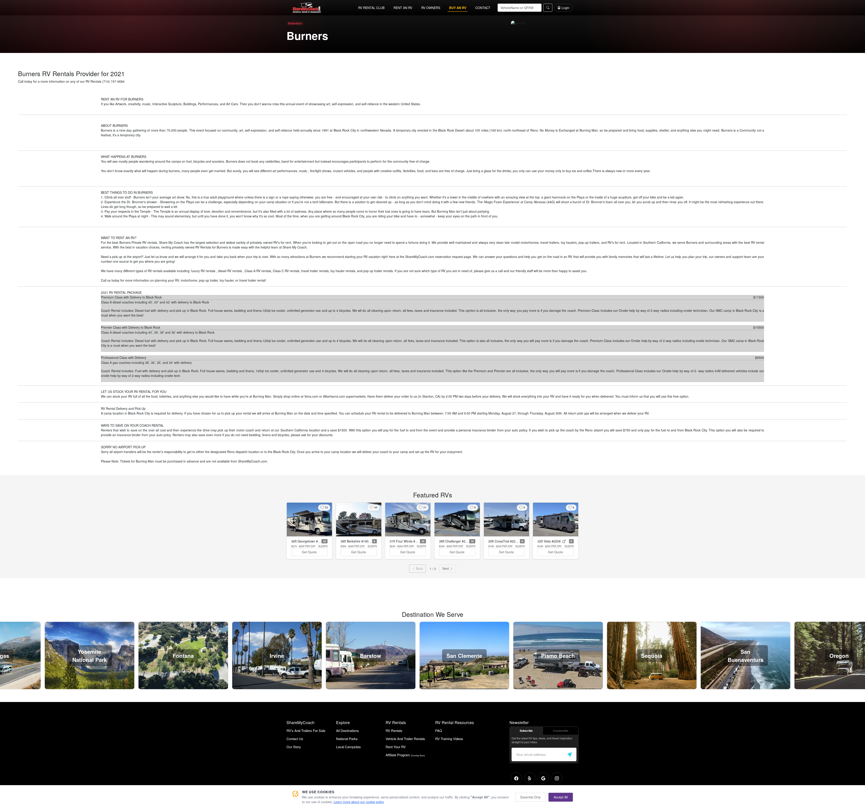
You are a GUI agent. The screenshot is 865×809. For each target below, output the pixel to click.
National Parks (347, 738)
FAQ (438, 730)
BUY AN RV (457, 7)
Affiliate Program (405, 754)
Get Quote (309, 552)
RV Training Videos (449, 738)
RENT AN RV (403, 7)
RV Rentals (394, 730)
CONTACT (482, 7)
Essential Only (530, 797)
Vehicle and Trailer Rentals (405, 738)
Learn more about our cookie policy (359, 802)
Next (446, 568)
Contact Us (295, 738)
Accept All (561, 797)
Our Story (294, 746)
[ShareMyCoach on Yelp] (529, 778)
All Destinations (347, 730)
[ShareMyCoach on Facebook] (516, 778)
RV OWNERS (430, 7)
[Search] (547, 8)
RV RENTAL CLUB (371, 7)
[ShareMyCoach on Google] (543, 778)
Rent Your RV (396, 746)
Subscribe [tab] (526, 731)
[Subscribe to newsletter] (569, 754)
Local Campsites (348, 746)
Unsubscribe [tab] (560, 730)
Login (565, 7)
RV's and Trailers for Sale (306, 730)
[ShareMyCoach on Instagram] (556, 778)
